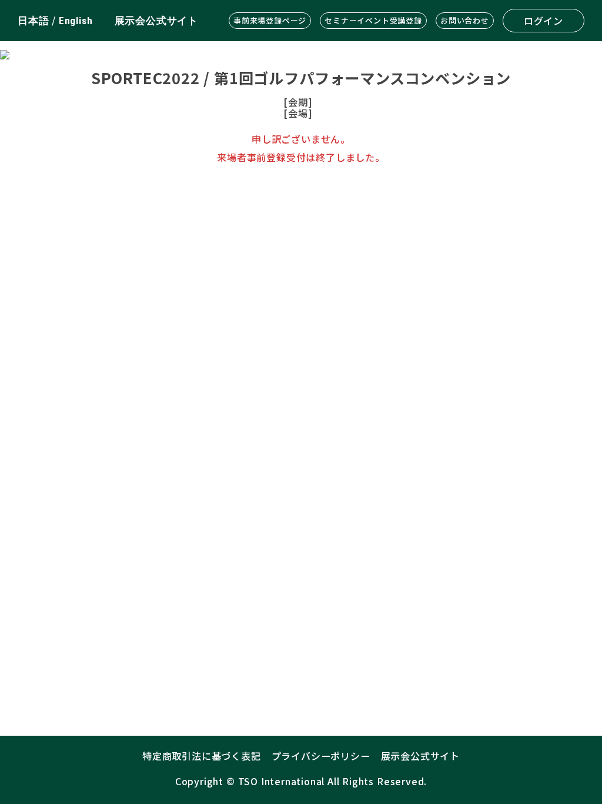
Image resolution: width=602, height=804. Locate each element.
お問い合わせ (464, 20)
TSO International (281, 781)
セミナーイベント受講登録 (373, 20)
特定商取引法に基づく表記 (201, 756)
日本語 (33, 20)
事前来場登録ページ (269, 20)
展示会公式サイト (156, 20)
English (76, 20)
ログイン (543, 21)
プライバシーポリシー (321, 756)
